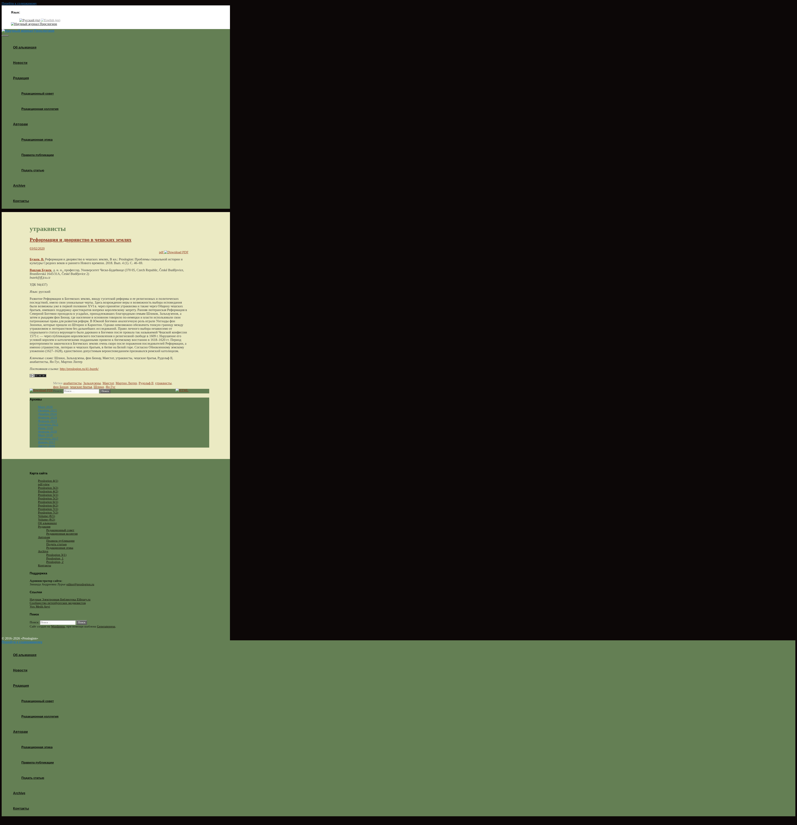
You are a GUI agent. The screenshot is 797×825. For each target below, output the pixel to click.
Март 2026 (45, 407)
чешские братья (81, 387)
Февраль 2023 (47, 421)
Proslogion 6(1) (48, 502)
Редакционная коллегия (40, 109)
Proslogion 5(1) (48, 495)
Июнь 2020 (45, 428)
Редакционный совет (37, 93)
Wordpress (58, 626)
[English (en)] (50, 20)
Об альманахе (25, 47)
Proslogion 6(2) (48, 505)
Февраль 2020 (47, 431)
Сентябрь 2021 (48, 424)
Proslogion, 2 (55, 562)
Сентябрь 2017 (48, 438)
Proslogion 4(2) (48, 491)
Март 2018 (45, 435)
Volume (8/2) (46, 519)
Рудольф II (146, 383)
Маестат (108, 383)
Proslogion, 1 (55, 558)
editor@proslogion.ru (80, 584)
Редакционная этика (37, 139)
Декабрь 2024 (47, 414)
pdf (161, 252)
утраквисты (163, 383)
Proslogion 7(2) (48, 512)
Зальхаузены (92, 383)
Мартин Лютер (126, 383)
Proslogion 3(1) (56, 555)
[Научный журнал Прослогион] (34, 24)
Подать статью (32, 170)
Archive (19, 185)
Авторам (20, 124)
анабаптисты (72, 383)
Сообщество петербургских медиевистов (58, 603)
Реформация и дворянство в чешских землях (80, 239)
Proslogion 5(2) (48, 498)
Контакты (21, 201)
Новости (20, 63)
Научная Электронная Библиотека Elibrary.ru (60, 599)
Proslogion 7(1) (48, 509)
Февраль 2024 (47, 417)
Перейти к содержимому (19, 3)
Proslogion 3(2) (48, 487)
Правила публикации (37, 155)
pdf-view (44, 484)
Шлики (99, 387)
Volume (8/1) (46, 516)
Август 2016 (46, 445)
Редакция (21, 78)
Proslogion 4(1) (48, 480)
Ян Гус (110, 387)
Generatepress (106, 626)
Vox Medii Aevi (40, 606)
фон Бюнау (60, 387)
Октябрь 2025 (47, 410)
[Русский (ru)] (29, 20)
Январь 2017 (46, 442)
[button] (30, 78)
